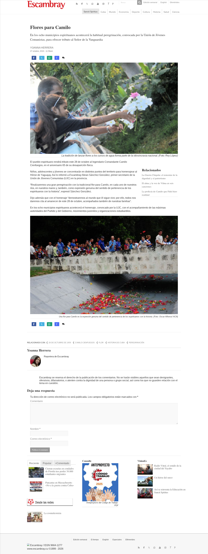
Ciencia (175, 12)
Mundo (112, 12)
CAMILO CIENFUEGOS (85, 343)
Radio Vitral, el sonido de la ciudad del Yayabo (167, 467)
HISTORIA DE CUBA (116, 343)
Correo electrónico (41, 439)
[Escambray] (46, 4)
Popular (47, 463)
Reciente (34, 463)
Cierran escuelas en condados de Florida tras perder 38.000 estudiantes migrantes (59, 471)
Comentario (36, 401)
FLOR (101, 343)
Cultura (146, 12)
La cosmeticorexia (52, 513)
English (163, 2)
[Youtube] (98, 4)
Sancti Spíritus (90, 11)
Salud (166, 12)
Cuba (103, 12)
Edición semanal (150, 2)
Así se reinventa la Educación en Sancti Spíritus (169, 491)
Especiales (117, 540)
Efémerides (130, 540)
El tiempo (95, 540)
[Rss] (77, 4)
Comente (71, 57)
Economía (124, 12)
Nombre (35, 429)
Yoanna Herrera (41, 47)
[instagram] (103, 4)
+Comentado (62, 463)
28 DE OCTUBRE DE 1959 (60, 343)
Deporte (136, 12)
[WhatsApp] (92, 4)
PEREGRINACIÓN (136, 343)
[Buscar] (139, 2)
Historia (156, 12)
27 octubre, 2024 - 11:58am (41, 51)
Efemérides (174, 2)
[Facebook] (82, 4)
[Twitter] (87, 4)
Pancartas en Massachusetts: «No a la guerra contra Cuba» (59, 484)
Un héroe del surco (163, 477)
